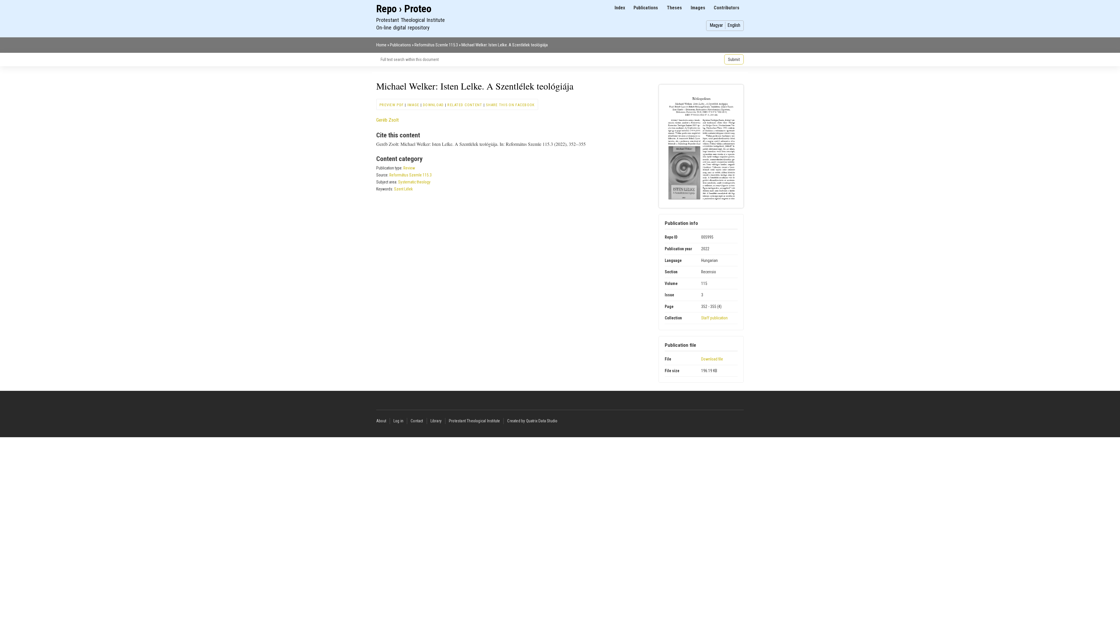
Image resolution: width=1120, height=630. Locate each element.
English (733, 25)
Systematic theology (414, 182)
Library (436, 421)
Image (413, 105)
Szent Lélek (403, 189)
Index (620, 7)
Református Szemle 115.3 (436, 45)
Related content (464, 105)
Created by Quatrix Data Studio (532, 421)
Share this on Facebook (510, 105)
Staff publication (714, 318)
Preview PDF (391, 105)
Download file (712, 359)
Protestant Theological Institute (474, 421)
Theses (674, 7)
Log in (398, 421)
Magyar (716, 25)
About (381, 421)
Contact (417, 421)
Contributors (726, 7)
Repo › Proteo (403, 9)
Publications (646, 7)
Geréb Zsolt (387, 120)
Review (409, 168)
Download (433, 105)
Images (698, 7)
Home (381, 45)
